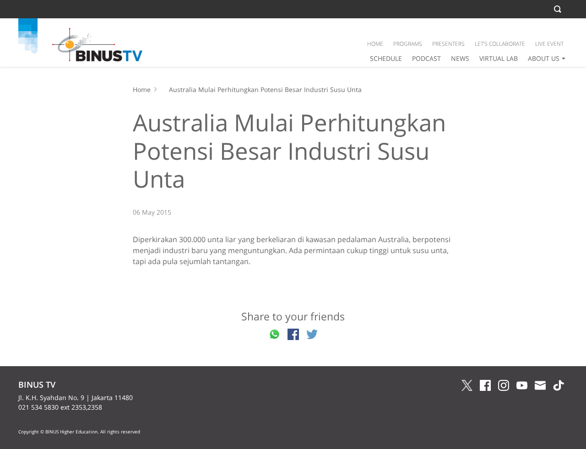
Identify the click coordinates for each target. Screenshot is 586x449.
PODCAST (426, 58)
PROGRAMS (407, 44)
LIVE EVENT (549, 44)
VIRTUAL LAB (498, 58)
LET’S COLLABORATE (500, 44)
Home (142, 89)
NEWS (460, 58)
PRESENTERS (448, 44)
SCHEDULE (386, 58)
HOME (375, 44)
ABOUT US (543, 58)
